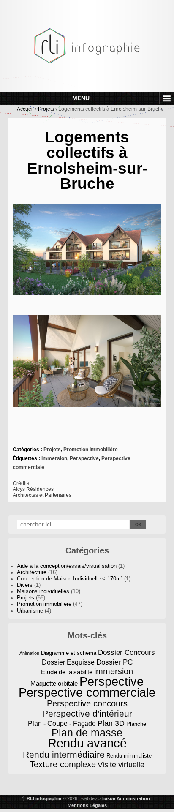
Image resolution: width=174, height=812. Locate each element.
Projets (46, 109)
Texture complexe (63, 764)
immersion (54, 458)
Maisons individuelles (43, 591)
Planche (136, 724)
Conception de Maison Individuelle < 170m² (69, 579)
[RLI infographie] (87, 45)
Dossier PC (114, 662)
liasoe (108, 798)
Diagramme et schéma (68, 653)
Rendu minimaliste (129, 755)
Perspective (84, 458)
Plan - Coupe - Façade (62, 723)
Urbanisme (30, 611)
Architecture (31, 572)
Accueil (25, 109)
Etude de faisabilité (66, 672)
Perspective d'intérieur (87, 713)
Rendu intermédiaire (64, 754)
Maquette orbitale (54, 683)
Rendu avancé (87, 743)
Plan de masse (87, 732)
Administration (133, 798)
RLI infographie (44, 798)
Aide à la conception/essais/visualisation (67, 566)
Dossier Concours (126, 652)
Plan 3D (111, 723)
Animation (29, 653)
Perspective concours (87, 703)
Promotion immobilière (90, 449)
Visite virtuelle (121, 764)
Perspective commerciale (87, 692)
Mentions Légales (87, 805)
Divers (25, 585)
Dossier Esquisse (68, 662)
